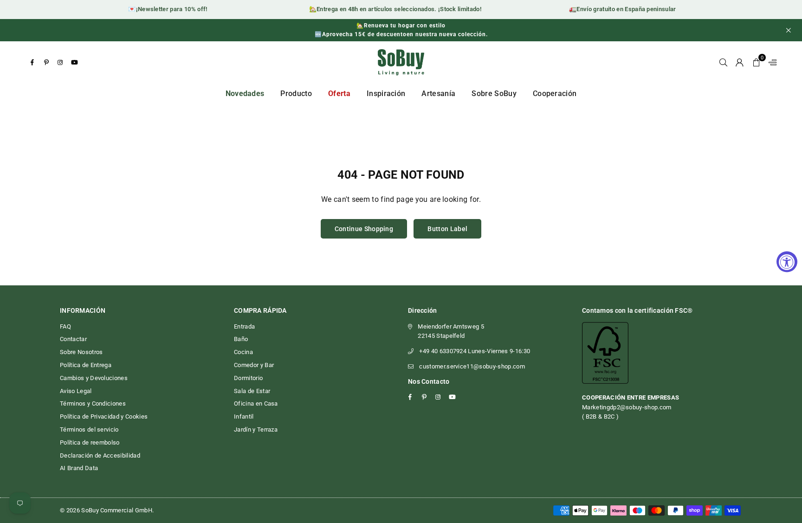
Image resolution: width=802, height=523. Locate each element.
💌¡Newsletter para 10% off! (162, 9)
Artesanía (438, 93)
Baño (241, 339)
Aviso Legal (76, 390)
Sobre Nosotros (81, 352)
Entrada (244, 326)
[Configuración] (770, 62)
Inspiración (386, 93)
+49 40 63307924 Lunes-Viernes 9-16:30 (474, 351)
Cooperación (555, 93)
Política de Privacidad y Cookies (104, 416)
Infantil (244, 416)
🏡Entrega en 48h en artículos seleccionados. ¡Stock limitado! (390, 9)
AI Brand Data (79, 468)
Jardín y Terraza (256, 429)
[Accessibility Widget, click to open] (786, 261)
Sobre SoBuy (494, 93)
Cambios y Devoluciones (94, 377)
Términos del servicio (89, 429)
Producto (296, 93)
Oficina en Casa (256, 403)
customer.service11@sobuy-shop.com (472, 366)
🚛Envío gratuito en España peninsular (617, 9)
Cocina (243, 352)
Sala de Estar (252, 390)
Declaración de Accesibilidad (100, 455)
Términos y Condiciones (93, 403)
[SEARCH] (723, 62)
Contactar (73, 339)
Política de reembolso (90, 442)
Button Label (447, 228)
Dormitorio (248, 377)
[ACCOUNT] (739, 62)
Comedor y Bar (254, 365)
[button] (756, 62)
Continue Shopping (364, 228)
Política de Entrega (85, 365)
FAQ (65, 326)
